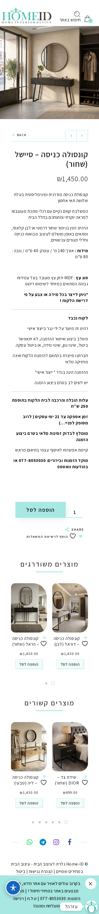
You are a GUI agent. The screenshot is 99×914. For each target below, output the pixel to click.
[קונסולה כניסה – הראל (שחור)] (29, 608)
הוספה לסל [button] (70, 664)
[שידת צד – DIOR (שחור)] (70, 746)
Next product (82, 135)
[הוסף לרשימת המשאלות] (85, 641)
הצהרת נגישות (41, 871)
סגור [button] (90, 883)
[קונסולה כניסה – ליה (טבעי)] (29, 746)
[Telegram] (43, 843)
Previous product (70, 135)
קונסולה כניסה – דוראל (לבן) (67, 641)
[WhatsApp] (29, 843)
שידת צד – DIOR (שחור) (67, 780)
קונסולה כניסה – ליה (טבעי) (25, 780)
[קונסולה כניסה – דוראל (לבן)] (70, 608)
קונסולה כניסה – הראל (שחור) (25, 641)
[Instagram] (56, 843)
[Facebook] (69, 843)
